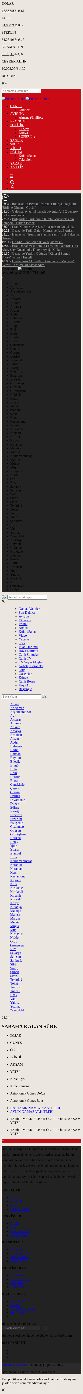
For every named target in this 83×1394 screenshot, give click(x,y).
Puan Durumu (28, 647)
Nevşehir (16, 471)
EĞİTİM (16, 152)
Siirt (13, 494)
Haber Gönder (20, 1209)
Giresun (15, 387)
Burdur (15, 337)
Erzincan (16, 371)
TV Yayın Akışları (31, 662)
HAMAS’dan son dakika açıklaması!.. (37, 242)
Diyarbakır (17, 360)
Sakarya (15, 486)
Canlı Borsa (27, 681)
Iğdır (13, 570)
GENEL (16, 106)
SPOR (14, 144)
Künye (23, 677)
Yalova (15, 574)
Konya (14, 440)
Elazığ (14, 368)
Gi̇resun (15, 830)
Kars (13, 417)
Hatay (14, 398)
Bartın (14, 563)
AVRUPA (17, 113)
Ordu (13, 479)
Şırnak (14, 559)
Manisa (15, 452)
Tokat (14, 509)
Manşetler (16, 1283)
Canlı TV (25, 658)
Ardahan (16, 567)
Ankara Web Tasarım (16, 1365)
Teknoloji (25, 159)
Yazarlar (24, 639)
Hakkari (15, 838)
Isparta (14, 402)
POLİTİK (17, 125)
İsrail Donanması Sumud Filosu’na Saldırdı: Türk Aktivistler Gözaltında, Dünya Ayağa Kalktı (40, 247)
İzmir (13, 857)
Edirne (14, 364)
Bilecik (15, 322)
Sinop (14, 498)
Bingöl (14, 326)
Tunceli (15, 517)
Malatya (15, 448)
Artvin (14, 310)
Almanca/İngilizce (31, 117)
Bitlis (13, 329)
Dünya (23, 133)
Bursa (14, 341)
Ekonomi (25, 620)
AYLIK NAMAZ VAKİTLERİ (31, 1111)
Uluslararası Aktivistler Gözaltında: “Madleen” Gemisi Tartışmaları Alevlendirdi (38, 263)
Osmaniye (17, 586)
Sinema (15, 1305)
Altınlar (15, 1223)
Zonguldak (17, 536)
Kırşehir (15, 433)
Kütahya (16, 444)
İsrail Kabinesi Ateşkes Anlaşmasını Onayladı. (43, 227)
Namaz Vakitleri (29, 608)
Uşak (13, 525)
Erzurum (16, 375)
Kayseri (15, 425)
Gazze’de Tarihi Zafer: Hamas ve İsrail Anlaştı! (43, 230)
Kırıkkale (16, 551)
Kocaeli (15, 437)
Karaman (16, 547)
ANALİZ (16, 167)
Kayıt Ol (24, 685)
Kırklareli (16, 429)
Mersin (15, 406)
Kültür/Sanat (27, 156)
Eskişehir (16, 379)
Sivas (13, 502)
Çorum (15, 352)
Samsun (15, 490)
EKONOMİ (18, 121)
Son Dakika (27, 612)
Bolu (13, 333)
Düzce (14, 590)
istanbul (15, 410)
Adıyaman (17, 287)
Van (13, 528)
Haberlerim (17, 1287)
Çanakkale (17, 345)
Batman (15, 555)
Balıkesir (16, 318)
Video (23, 635)
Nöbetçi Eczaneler (31, 666)
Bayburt (15, 544)
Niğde (14, 475)
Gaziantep (17, 383)
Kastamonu (18, 421)
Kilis (13, 582)
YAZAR (16, 163)
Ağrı (13, 295)
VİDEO (15, 148)
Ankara (15, 303)
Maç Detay (17, 1261)
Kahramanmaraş (21, 456)
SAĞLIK (16, 140)
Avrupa (24, 616)
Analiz (23, 628)
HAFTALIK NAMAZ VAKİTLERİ (35, 1108)
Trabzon (15, 513)
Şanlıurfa (16, 521)
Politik (23, 624)
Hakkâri (15, 394)
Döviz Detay (18, 1235)
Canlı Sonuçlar (29, 654)
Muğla (14, 463)
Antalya (15, 306)
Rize (13, 482)
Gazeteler (25, 674)
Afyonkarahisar (20, 291)
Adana (14, 283)
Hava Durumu (28, 651)
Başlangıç (25, 689)
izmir (13, 414)
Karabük (16, 578)
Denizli (15, 356)
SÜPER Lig (27, 136)
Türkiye (24, 129)
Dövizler (16, 1249)
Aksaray (15, 540)
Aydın (14, 314)
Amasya (15, 299)
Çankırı (15, 349)
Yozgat (15, 532)
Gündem (24, 110)
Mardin (15, 459)
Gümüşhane (18, 391)
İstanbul (15, 853)
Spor (22, 643)
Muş (13, 467)
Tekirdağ (16, 505)
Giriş (22, 670)
